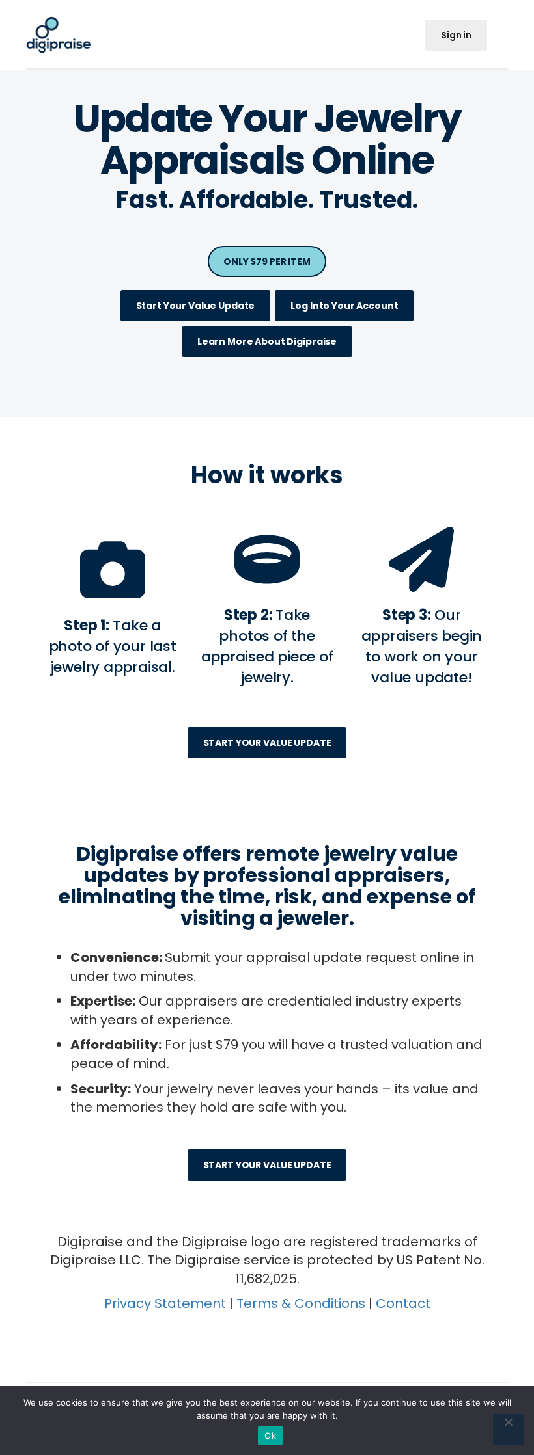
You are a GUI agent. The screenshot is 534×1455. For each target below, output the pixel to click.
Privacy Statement (165, 1303)
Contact (403, 1303)
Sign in (456, 35)
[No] (508, 1429)
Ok (270, 1435)
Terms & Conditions (300, 1303)
